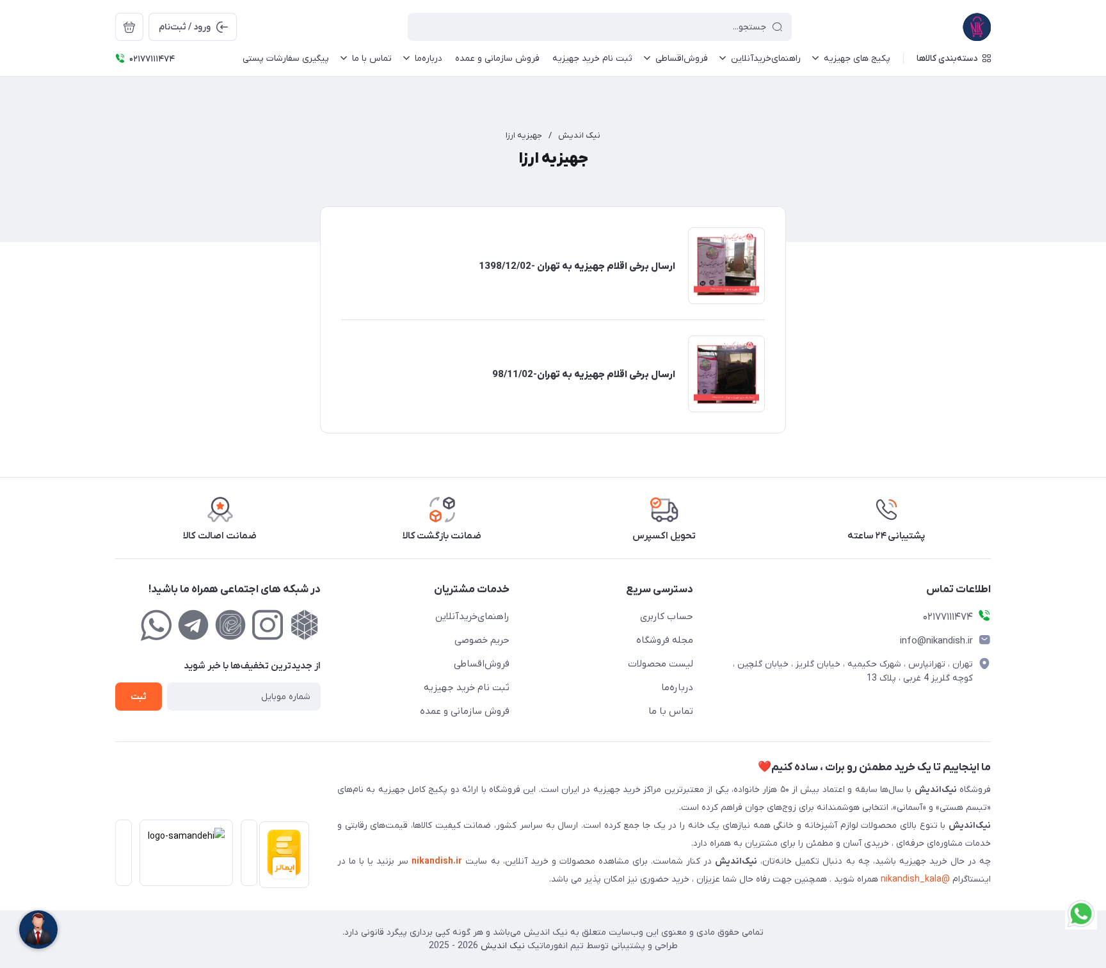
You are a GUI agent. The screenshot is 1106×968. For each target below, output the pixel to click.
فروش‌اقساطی (481, 663)
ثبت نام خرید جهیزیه (466, 687)
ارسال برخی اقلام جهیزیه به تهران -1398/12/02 (577, 266)
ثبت (139, 697)
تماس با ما (670, 711)
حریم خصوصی (481, 640)
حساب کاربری (666, 616)
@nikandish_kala (915, 879)
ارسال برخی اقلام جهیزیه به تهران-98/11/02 (583, 374)
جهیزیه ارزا (524, 135)
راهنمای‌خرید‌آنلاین (472, 616)
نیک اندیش (579, 135)
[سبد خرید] (129, 27)
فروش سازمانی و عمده (464, 711)
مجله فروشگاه (664, 640)
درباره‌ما (677, 687)
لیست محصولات (660, 663)
